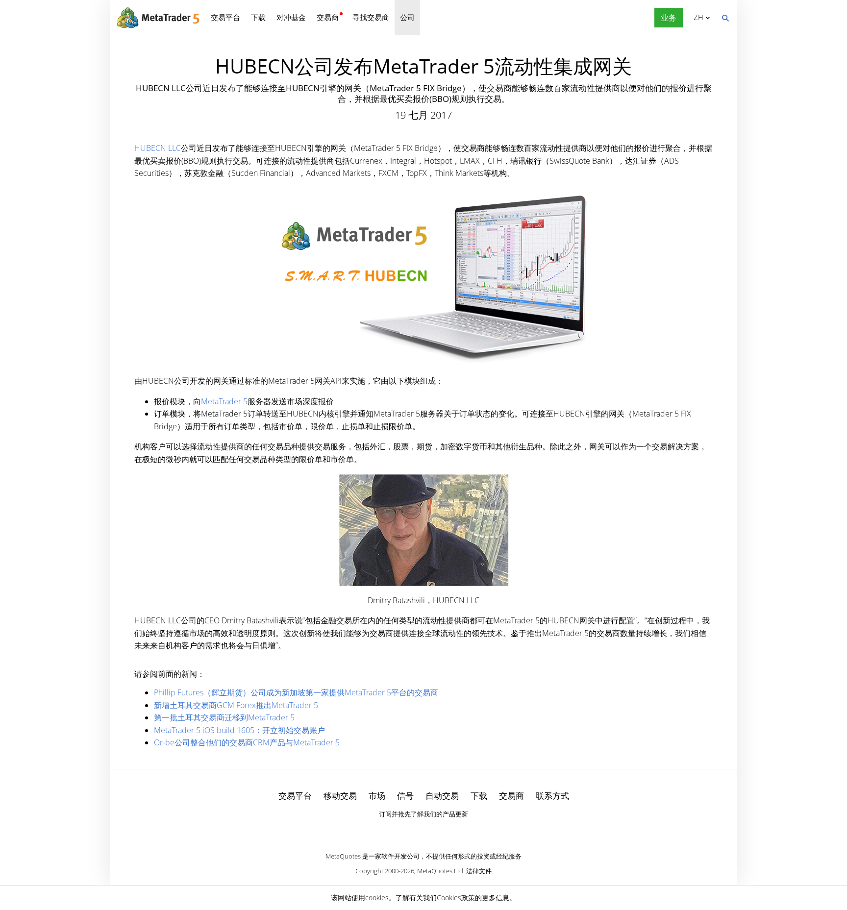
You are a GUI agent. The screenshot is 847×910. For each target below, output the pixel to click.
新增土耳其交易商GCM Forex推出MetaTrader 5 (236, 705)
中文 (696, 17)
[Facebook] (408, 830)
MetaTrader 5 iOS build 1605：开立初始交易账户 (239, 730)
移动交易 (340, 795)
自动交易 (442, 795)
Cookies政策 (456, 897)
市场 (377, 795)
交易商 (328, 17)
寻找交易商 (370, 17)
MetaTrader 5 (224, 401)
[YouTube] (439, 830)
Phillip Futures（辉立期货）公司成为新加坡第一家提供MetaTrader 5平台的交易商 (296, 692)
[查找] (725, 17)
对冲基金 (291, 17)
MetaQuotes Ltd (440, 870)
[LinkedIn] (423, 830)
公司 (407, 17)
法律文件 (479, 870)
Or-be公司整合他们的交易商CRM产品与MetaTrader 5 (247, 742)
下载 (258, 17)
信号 (405, 795)
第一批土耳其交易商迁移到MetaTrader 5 (224, 717)
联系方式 (552, 795)
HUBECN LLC (157, 148)
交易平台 (225, 17)
